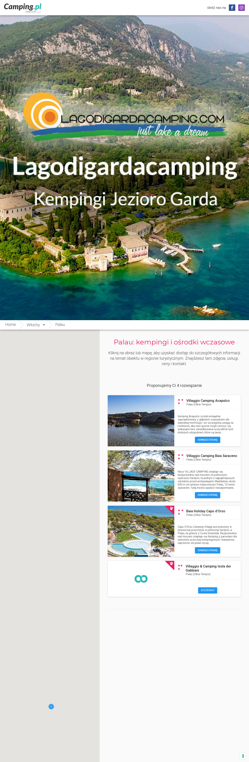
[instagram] (241, 7)
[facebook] (232, 7)
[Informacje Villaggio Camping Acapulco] (141, 420)
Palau (198, 404)
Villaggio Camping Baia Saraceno (211, 456)
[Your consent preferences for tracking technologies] (243, 756)
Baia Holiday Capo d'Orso (205, 511)
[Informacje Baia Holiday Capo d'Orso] (141, 531)
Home (10, 324)
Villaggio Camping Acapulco (208, 401)
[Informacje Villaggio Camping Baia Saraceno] (141, 475)
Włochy (33, 325)
